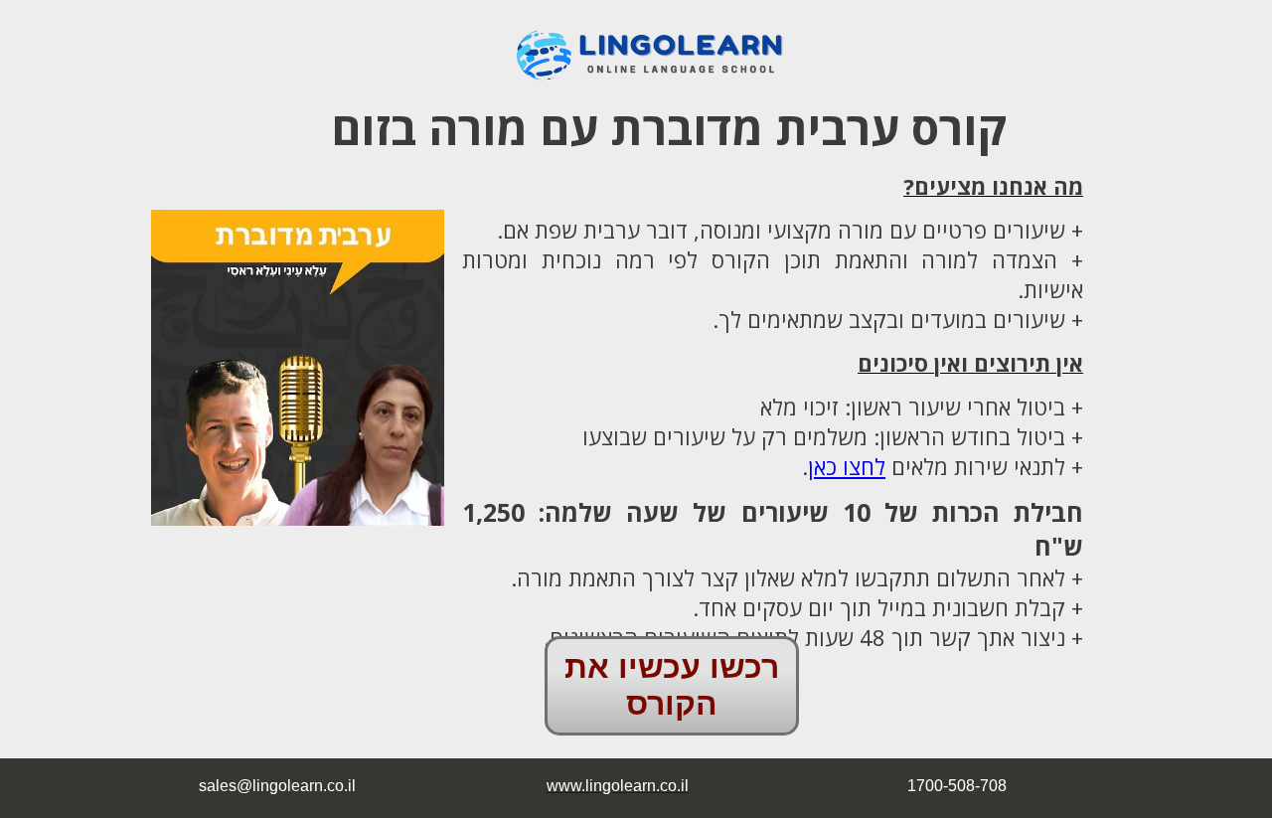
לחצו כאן (846, 466)
